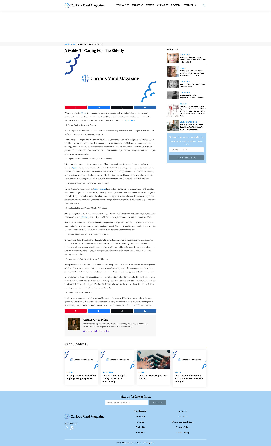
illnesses (85, 217)
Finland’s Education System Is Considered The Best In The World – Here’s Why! (193, 59)
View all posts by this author (96, 331)
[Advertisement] (135, 26)
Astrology (108, 372)
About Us (182, 411)
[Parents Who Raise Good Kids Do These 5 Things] (173, 84)
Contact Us (189, 5)
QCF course (130, 120)
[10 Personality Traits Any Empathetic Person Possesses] (173, 95)
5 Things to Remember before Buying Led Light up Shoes (81, 377)
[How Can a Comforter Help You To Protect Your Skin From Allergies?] (189, 359)
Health (150, 5)
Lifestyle (137, 5)
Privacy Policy (182, 427)
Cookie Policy (182, 432)
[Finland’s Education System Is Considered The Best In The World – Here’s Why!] (173, 58)
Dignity (74, 167)
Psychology (122, 5)
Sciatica (183, 104)
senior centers (100, 188)
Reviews (175, 5)
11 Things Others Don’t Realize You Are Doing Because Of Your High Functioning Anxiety (192, 73)
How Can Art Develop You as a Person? (153, 377)
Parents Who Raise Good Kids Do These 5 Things (192, 85)
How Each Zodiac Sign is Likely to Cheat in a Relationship (115, 378)
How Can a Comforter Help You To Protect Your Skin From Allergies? (189, 378)
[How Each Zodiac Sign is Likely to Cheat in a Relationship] (117, 359)
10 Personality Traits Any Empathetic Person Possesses (192, 96)
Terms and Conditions (182, 422)
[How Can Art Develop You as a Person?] (153, 359)
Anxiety (183, 68)
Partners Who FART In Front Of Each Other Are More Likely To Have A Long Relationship (192, 127)
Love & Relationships (188, 122)
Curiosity (162, 5)
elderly (83, 113)
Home (67, 44)
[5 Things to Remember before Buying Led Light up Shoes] (81, 359)
